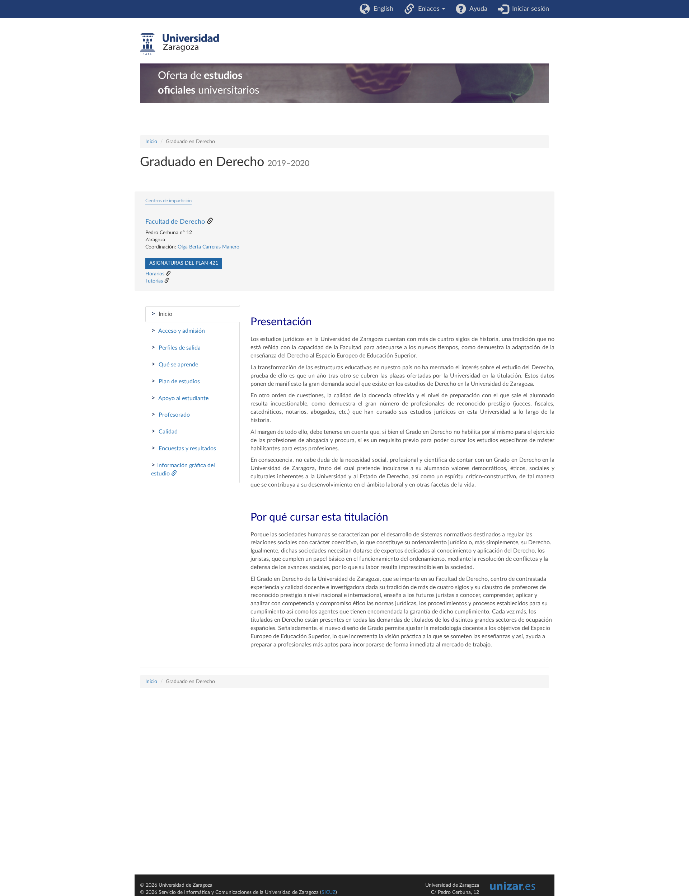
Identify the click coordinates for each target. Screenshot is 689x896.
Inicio (151, 141)
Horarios (154, 273)
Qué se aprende (174, 364)
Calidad (164, 431)
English (381, 9)
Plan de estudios (175, 381)
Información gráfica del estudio (183, 469)
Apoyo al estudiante (179, 398)
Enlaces (427, 9)
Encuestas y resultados (183, 448)
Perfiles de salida (176, 347)
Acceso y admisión (178, 330)
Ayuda (476, 9)
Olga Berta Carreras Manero (208, 247)
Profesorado (170, 414)
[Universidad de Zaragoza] (179, 44)
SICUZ (329, 892)
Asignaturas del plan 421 (183, 263)
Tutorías (154, 281)
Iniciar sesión (528, 9)
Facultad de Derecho (175, 222)
